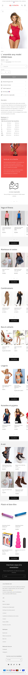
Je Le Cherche (7, 672)
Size (1, 63)
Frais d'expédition (8, 61)
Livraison (4, 613)
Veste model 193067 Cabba (5, 270)
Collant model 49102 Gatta (18, 347)
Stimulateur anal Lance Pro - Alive (20, 550)
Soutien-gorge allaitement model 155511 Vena (17, 386)
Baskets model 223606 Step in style (20, 466)
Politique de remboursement (9, 610)
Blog (3, 601)
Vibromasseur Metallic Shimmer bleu (19, 526)
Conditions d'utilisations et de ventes (10, 616)
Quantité (2, 69)
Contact (4, 618)
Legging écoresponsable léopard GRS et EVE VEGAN (18, 228)
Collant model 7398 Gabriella (5, 347)
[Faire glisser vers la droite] (16, 201)
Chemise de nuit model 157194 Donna (6, 426)
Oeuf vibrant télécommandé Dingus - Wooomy (7, 550)
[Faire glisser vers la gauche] (11, 201)
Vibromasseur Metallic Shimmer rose (6, 526)
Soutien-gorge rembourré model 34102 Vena (6, 386)
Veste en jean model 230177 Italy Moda (18, 270)
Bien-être (4, 638)
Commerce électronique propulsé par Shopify (17, 672)
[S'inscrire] (23, 576)
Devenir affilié (5, 621)
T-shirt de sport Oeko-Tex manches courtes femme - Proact (6, 228)
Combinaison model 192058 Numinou (6, 309)
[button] (2, 5)
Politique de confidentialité (8, 607)
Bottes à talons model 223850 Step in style (19, 490)
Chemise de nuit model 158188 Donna (18, 426)
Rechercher (5, 632)
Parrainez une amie (7, 624)
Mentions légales (6, 604)
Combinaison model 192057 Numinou (18, 309)
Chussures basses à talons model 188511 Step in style (7, 466)
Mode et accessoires (7, 635)
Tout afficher (14, 243)
